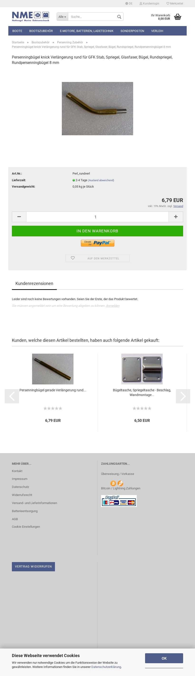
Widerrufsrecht (22, 495)
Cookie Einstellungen (26, 526)
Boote (17, 31)
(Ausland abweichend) (101, 180)
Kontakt (17, 471)
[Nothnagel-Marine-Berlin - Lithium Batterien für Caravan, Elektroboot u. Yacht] (30, 16)
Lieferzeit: (19, 180)
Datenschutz (20, 487)
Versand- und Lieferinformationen (34, 503)
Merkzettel (176, 3)
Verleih (157, 31)
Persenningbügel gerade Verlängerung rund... (53, 390)
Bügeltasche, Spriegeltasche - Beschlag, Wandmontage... (142, 392)
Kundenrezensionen (34, 283)
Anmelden (112, 305)
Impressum (19, 479)
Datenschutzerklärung (106, 667)
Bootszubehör (41, 31)
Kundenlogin (150, 3)
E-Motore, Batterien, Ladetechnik (86, 31)
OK (164, 658)
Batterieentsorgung (25, 511)
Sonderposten (132, 31)
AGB (15, 519)
